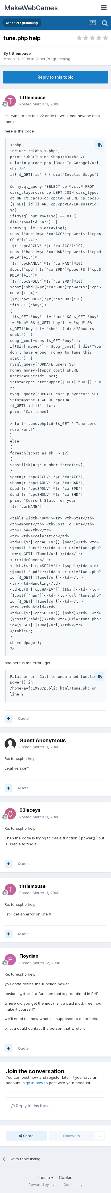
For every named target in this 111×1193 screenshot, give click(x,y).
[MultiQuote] (9, 719)
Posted (39, 104)
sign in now (33, 1082)
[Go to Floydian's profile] (10, 959)
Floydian (28, 956)
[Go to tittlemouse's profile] (10, 101)
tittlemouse (20, 53)
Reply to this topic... (33, 1105)
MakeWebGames (30, 8)
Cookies (67, 1177)
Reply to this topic (55, 77)
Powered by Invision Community (55, 1184)
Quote (23, 718)
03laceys (29, 810)
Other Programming (53, 58)
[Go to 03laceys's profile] (10, 813)
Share (28, 1135)
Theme (44, 1177)
